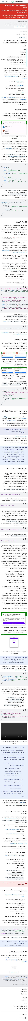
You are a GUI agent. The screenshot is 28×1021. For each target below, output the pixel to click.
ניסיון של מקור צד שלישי (14, 834)
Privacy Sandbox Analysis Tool (20, 1006)
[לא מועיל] (17, 34)
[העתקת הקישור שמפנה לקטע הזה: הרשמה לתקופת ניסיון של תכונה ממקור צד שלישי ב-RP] (18, 892)
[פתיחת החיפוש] (9, 2)
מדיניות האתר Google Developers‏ (12, 979)
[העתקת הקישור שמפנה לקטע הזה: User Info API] (14, 222)
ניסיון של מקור (12, 97)
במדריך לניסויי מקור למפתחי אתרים (18, 843)
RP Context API (20, 93)
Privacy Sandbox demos (21, 1008)
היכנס (3, 1)
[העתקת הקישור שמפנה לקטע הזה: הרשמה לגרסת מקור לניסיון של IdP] (4, 852)
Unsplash (24, 961)
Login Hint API (20, 81)
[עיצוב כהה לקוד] (23, 164)
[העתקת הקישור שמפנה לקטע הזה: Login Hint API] (13, 110)
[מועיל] (19, 34)
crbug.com (8, 957)
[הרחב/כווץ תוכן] (21, 49)
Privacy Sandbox (23, 31)
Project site (24, 1000)
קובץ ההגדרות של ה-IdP (20, 670)
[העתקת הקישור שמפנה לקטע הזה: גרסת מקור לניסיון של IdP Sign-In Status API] (17, 413)
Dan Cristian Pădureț (11, 960)
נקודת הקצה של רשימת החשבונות (17, 156)
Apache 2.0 (4, 977)
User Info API (20, 85)
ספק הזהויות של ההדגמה (20, 804)
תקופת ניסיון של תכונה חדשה (12, 829)
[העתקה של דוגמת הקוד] (26, 164)
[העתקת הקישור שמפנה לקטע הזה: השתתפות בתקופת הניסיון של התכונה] (19, 813)
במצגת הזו (13, 463)
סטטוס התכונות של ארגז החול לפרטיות (19, 15)
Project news (24, 993)
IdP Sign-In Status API (21, 436)
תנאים (25, 1014)
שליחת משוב (22, 37)
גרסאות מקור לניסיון (11, 420)
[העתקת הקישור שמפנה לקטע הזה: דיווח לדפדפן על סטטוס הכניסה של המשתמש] (19, 470)
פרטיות (21, 1014)
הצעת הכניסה (9, 148)
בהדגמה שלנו (22, 802)
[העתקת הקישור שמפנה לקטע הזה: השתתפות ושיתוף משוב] (8, 952)
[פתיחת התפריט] (25, 1)
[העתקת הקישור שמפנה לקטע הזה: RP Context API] (13, 340)
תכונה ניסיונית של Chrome (11, 818)
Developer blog (23, 991)
